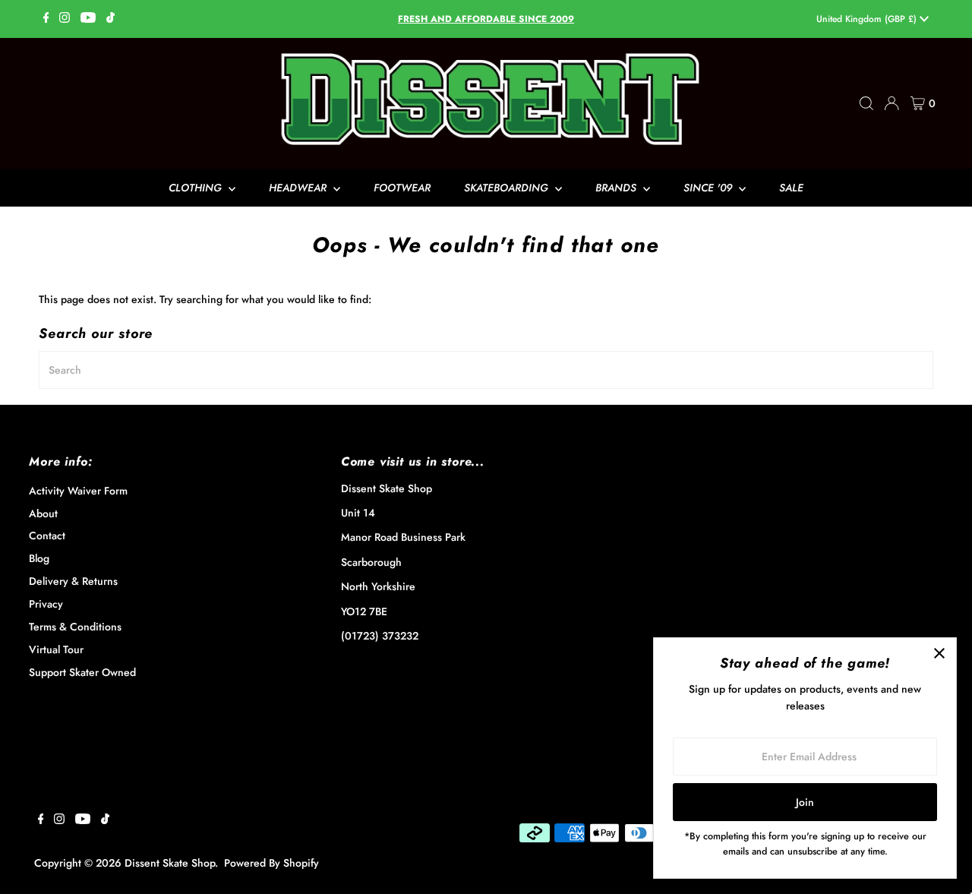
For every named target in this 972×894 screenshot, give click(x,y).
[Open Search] (866, 103)
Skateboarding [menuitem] (507, 187)
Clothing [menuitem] (197, 187)
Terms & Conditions (75, 626)
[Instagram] (64, 19)
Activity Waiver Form (78, 490)
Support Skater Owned (82, 672)
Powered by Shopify (271, 862)
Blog (39, 558)
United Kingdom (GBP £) (868, 19)
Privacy (46, 603)
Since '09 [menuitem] (709, 187)
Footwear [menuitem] (402, 187)
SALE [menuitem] (791, 187)
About (43, 513)
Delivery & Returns (73, 581)
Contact (47, 535)
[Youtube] (88, 19)
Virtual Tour (56, 649)
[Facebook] (46, 19)
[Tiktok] (110, 19)
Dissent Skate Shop (170, 862)
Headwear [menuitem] (299, 187)
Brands (617, 187)
